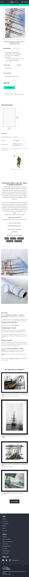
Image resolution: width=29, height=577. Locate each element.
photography (18, 241)
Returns (4, 528)
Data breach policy (6, 546)
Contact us (4, 521)
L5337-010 (20, 238)
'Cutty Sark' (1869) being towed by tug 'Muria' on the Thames (13, 436)
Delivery (3, 354)
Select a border (7, 73)
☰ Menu (2, 2)
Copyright (4, 548)
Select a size (12, 65)
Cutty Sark (14, 231)
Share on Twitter (19, 94)
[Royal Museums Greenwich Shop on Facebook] (3, 560)
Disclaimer (4, 536)
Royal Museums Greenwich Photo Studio (10, 396)
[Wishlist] (25, 2)
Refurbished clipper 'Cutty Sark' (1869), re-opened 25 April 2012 (15, 394)
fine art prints (15, 325)
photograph (10, 241)
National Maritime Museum (14, 44)
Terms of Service (6, 550)
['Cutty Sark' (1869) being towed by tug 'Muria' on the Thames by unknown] (14, 417)
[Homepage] (14, 2)
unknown (4, 438)
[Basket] (27, 2)
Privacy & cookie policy (7, 541)
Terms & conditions (6, 539)
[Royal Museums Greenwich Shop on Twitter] (6, 560)
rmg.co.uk (16, 560)
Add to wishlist (10, 94)
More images (14, 501)
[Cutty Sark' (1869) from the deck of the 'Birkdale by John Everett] (14, 481)
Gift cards (4, 530)
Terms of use (5, 543)
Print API (4, 574)
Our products (5, 523)
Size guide (19, 64)
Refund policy (5, 553)
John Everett (4, 494)
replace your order (13, 358)
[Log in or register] (22, 2)
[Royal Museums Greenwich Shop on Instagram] (10, 560)
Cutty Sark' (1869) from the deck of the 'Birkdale (12, 492)
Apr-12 (6, 238)
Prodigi (9, 574)
